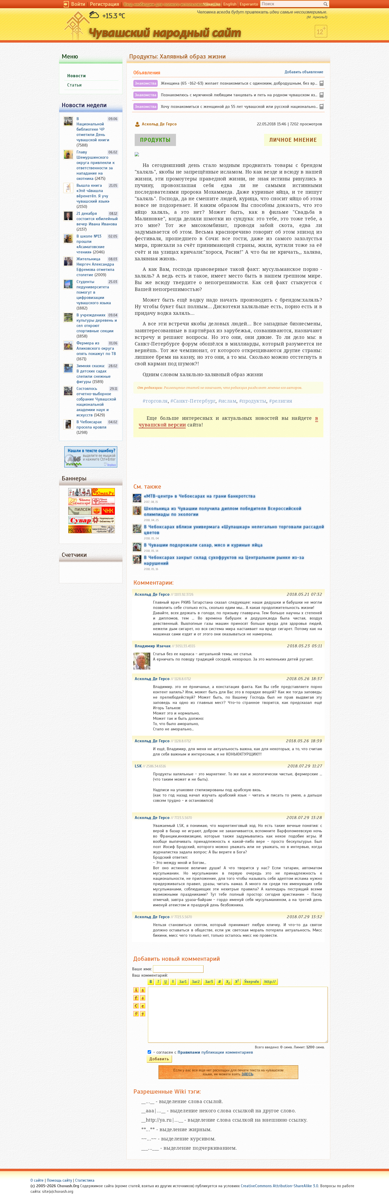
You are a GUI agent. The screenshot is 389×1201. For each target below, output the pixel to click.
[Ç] (135, 1007)
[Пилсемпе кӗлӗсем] (80, 513)
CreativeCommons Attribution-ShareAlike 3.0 (279, 1186)
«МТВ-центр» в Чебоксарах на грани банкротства (200, 496)
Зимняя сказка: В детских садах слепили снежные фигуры (93, 373)
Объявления (146, 73)
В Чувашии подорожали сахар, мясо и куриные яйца (203, 545)
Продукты (155, 140)
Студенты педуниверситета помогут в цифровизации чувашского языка (93, 292)
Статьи (74, 85)
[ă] (142, 991)
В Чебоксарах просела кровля (91, 424)
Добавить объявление (304, 72)
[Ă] (135, 991)
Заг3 (209, 981)
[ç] (142, 1007)
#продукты (252, 401)
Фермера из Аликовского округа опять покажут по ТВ (96, 348)
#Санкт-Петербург (192, 401)
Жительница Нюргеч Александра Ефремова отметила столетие (95, 266)
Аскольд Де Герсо (152, 594)
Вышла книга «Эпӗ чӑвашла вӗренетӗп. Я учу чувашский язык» (93, 193)
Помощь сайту (59, 1180)
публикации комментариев (215, 1052)
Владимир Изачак (153, 646)
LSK (138, 766)
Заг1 (183, 981)
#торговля (155, 401)
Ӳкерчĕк (251, 981)
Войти (78, 4)
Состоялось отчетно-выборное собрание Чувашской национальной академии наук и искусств (96, 402)
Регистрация (104, 4)
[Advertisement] (228, 460)
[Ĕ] (135, 999)
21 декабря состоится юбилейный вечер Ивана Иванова (97, 219)
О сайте (37, 1180)
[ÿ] (142, 1015)
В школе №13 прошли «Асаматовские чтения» (90, 244)
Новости (76, 76)
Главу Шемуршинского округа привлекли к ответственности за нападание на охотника (95, 165)
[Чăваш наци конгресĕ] (103, 513)
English (230, 4)
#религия (280, 401)
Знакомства (145, 83)
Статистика (84, 1180)
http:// (270, 981)
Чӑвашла (211, 4)
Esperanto (249, 4)
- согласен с (203, 1052)
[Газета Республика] (80, 532)
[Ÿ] (135, 1015)
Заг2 (196, 981)
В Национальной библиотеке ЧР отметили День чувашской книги (92, 129)
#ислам (227, 401)
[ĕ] (142, 999)
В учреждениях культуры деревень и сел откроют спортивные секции (96, 323)
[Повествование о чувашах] (80, 495)
